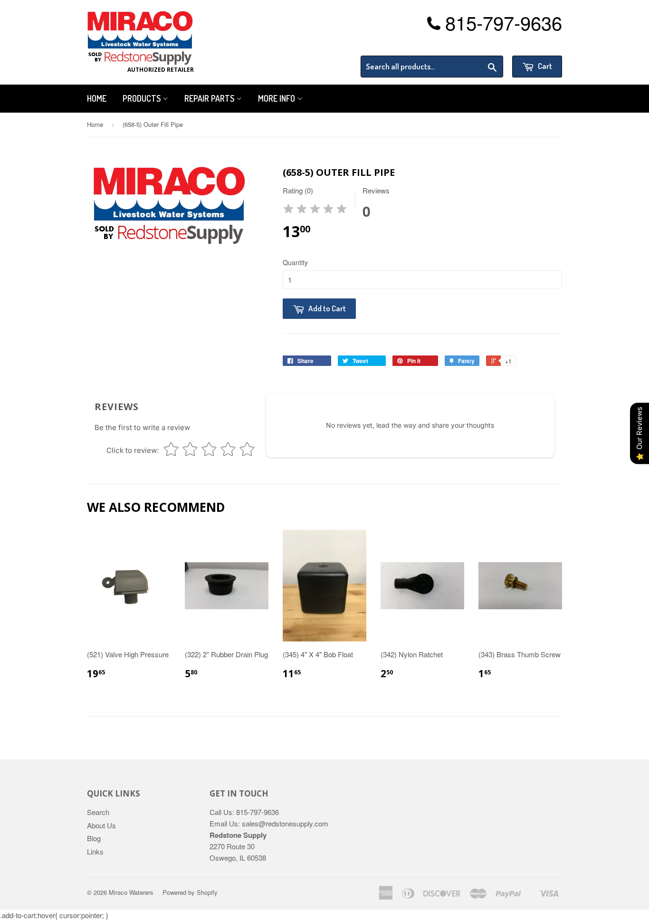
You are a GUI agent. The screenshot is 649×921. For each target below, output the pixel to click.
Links (95, 851)
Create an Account (535, 43)
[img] (315, 210)
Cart (544, 66)
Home (96, 98)
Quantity (295, 262)
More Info (277, 98)
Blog (94, 838)
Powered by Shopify (190, 892)
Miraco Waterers (131, 892)
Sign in (484, 43)
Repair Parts (210, 98)
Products (142, 98)
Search (98, 812)
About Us (101, 825)
